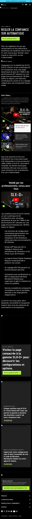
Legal (20, 516)
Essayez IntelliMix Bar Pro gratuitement (16, 1)
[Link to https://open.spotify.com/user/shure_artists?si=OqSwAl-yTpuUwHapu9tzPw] (11, 511)
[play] (16, 115)
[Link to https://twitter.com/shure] (4, 511)
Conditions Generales (13, 516)
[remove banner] (31, 1)
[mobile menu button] (30, 5)
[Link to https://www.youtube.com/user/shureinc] (14, 511)
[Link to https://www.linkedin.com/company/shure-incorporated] (9, 511)
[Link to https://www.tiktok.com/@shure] (17, 511)
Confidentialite (4, 516)
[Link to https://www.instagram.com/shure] (6, 511)
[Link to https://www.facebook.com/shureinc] (2, 511)
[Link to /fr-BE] (4, 4)
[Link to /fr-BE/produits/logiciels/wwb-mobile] (16, 446)
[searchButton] (23, 5)
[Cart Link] (26, 4)
